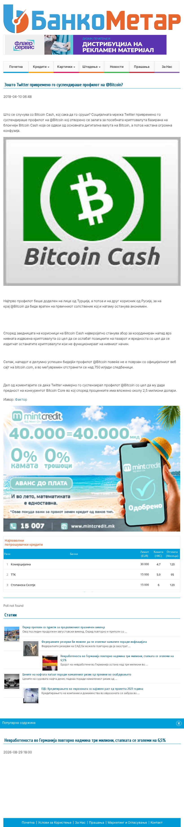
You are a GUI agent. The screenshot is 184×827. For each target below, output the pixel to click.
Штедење (90, 66)
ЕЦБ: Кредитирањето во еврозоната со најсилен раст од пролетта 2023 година (92, 689)
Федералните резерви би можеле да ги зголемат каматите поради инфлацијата (94, 642)
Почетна (16, 66)
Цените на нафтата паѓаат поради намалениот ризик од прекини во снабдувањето (76, 674)
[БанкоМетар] (92, 18)
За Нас (167, 66)
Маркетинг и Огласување (127, 822)
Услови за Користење (54, 822)
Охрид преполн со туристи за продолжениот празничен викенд (63, 627)
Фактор (21, 399)
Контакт (156, 822)
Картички (65, 66)
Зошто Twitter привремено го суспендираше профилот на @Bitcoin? (63, 84)
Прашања (141, 66)
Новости (116, 66)
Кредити (40, 66)
